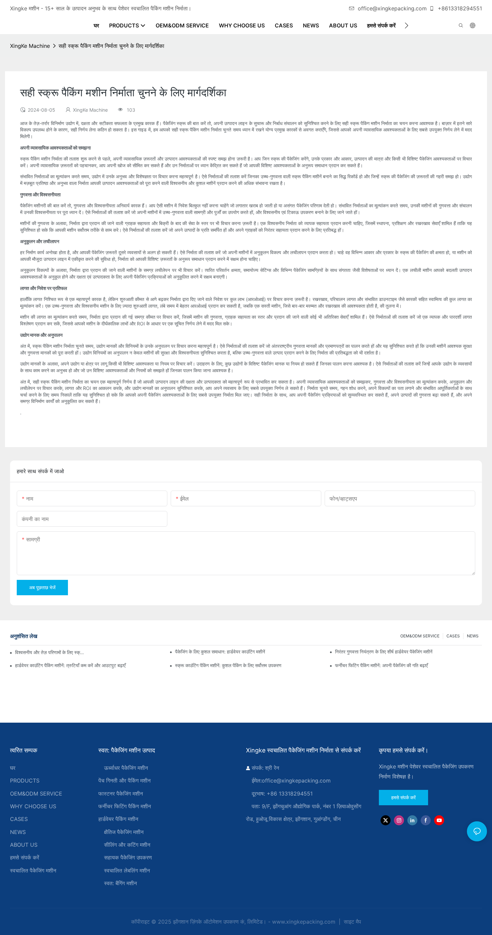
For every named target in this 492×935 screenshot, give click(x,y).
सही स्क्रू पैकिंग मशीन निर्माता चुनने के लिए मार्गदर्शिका (111, 45)
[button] (406, 25)
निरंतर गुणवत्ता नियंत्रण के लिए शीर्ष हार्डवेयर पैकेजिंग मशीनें (383, 651)
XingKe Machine (30, 45)
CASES (453, 635)
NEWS (473, 635)
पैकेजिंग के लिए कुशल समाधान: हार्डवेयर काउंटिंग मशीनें (220, 651)
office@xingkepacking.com (392, 8)
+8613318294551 (459, 8)
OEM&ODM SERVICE (419, 635)
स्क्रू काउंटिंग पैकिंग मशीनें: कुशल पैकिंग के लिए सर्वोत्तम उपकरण (228, 665)
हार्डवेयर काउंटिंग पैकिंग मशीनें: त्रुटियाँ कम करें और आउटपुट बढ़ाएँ (70, 665)
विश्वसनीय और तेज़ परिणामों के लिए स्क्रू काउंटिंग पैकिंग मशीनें (50, 652)
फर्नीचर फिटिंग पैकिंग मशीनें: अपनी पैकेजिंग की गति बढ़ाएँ (381, 665)
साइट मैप (351, 921)
